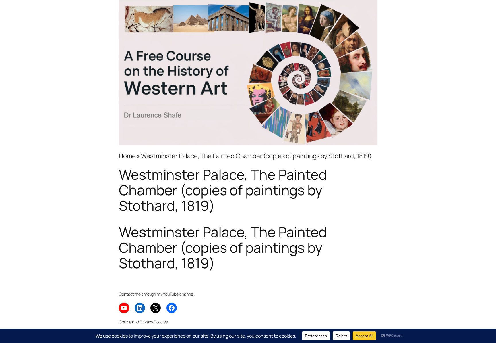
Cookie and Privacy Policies (143, 322)
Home (127, 156)
